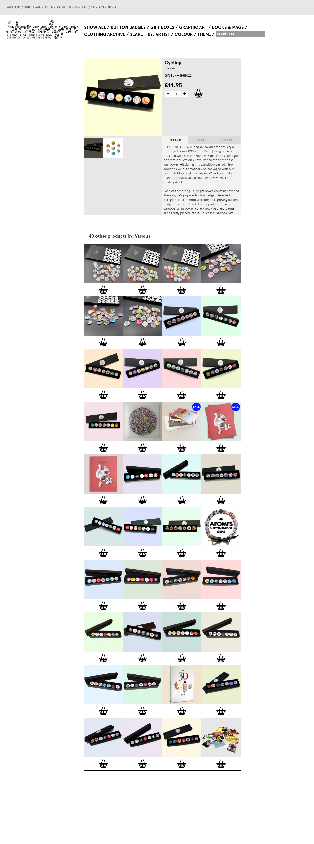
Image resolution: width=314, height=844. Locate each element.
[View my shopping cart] (263, 7)
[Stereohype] (42, 29)
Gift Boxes (162, 27)
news (112, 7)
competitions (67, 7)
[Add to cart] (103, 289)
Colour (184, 34)
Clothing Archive (104, 34)
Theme (204, 34)
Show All (95, 27)
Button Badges (128, 27)
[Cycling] (93, 148)
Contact (97, 7)
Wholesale (32, 7)
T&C (84, 7)
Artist (163, 34)
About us (13, 7)
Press (49, 7)
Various (170, 68)
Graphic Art (193, 27)
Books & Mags (228, 27)
